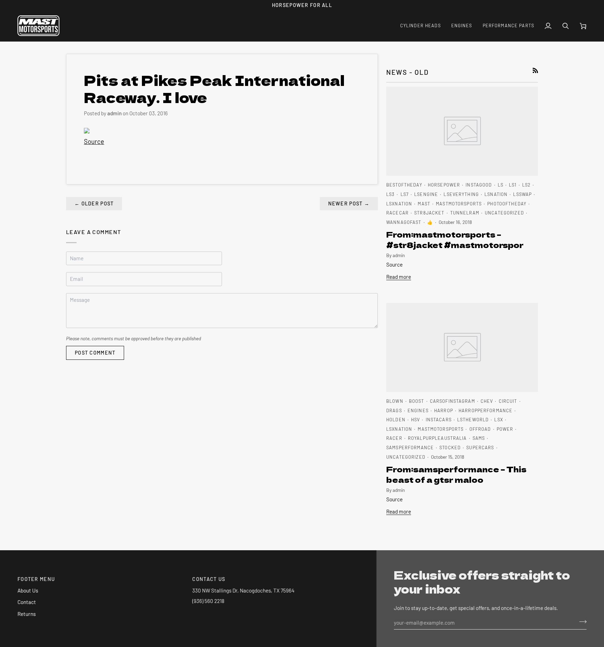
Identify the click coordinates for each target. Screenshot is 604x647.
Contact (26, 602)
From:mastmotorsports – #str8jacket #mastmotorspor (455, 239)
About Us (27, 590)
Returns (26, 614)
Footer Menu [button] (36, 579)
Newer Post (348, 203)
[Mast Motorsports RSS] (535, 70)
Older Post (94, 203)
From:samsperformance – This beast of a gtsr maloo (456, 474)
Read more (398, 277)
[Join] (581, 621)
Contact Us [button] (208, 579)
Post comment (95, 353)
